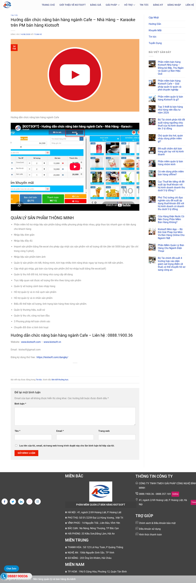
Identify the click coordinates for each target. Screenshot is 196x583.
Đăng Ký (158, 5)
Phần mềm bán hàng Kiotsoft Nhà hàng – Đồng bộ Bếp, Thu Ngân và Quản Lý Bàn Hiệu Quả (171, 67)
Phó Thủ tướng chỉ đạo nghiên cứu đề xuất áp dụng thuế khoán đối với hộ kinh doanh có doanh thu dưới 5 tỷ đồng (171, 203)
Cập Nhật (154, 17)
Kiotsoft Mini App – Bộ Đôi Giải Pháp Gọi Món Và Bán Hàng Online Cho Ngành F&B (171, 234)
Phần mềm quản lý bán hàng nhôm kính (170, 163)
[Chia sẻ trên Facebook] (64, 368)
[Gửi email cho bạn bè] (75, 368)
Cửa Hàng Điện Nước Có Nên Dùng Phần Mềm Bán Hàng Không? (171, 219)
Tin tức (144, 5)
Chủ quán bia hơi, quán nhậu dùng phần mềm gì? (170, 138)
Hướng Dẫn (155, 24)
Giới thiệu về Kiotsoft (72, 5)
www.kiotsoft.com (31, 341)
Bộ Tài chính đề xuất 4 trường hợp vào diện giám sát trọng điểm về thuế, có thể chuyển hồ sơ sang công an (171, 264)
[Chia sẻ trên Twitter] (69, 368)
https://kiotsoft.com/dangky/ (52, 357)
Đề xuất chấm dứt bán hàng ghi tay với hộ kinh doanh (171, 151)
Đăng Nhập (174, 5)
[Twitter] (13, 501)
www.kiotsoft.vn (52, 341)
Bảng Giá (95, 5)
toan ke (38, 34)
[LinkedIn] (21, 501)
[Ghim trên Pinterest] (80, 368)
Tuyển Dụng (155, 43)
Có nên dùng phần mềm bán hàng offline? (171, 173)
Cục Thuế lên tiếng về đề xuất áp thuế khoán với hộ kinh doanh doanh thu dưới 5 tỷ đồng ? (171, 186)
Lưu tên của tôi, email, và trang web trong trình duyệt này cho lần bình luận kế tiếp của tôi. (67, 445)
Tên (17, 431)
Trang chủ (48, 5)
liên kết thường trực (60, 379)
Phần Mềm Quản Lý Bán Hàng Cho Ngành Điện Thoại (171, 248)
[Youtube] (29, 501)
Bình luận (20, 403)
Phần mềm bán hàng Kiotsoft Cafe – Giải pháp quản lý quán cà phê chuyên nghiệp (169, 85)
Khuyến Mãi (155, 30)
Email (60, 431)
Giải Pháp (111, 5)
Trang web (104, 431)
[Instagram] (38, 501)
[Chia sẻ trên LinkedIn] (86, 368)
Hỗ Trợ (128, 5)
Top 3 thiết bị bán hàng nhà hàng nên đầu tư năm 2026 (170, 109)
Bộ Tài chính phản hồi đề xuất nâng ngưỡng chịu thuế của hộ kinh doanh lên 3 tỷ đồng (171, 124)
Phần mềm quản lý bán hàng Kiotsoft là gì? (170, 98)
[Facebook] (5, 501)
